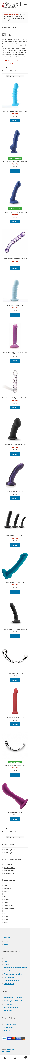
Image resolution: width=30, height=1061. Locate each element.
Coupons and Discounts (12, 980)
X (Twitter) (7, 937)
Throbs (6, 911)
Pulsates (6, 899)
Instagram (7, 941)
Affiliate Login (8, 1027)
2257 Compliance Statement (13, 1001)
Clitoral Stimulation (9, 865)
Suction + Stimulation (10, 908)
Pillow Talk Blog (9, 984)
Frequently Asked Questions (13, 974)
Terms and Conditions (11, 1007)
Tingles (6, 916)
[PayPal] (15, 1038)
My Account (5, 1058)
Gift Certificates (9, 977)
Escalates (6, 891)
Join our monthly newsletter (12, 14)
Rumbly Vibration (9, 905)
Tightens (6, 914)
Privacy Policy (8, 1004)
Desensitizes (7, 888)
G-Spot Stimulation (9, 868)
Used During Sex (8, 853)
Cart (23, 1056)
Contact (6, 964)
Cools (5, 885)
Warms (6, 922)
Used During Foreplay (10, 850)
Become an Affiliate (10, 1024)
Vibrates (6, 919)
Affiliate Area (8, 1031)
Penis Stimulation (9, 873)
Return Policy (8, 971)
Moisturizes (7, 897)
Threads (6, 944)
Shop (9, 27)
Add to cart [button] (15, 120)
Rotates (6, 902)
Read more (15, 724)
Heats (5, 894)
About (6, 961)
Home (5, 27)
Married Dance (11, 1049)
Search (15, 1058)
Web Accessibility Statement (13, 997)
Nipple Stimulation (9, 870)
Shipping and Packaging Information (15, 967)
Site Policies (8, 1010)
